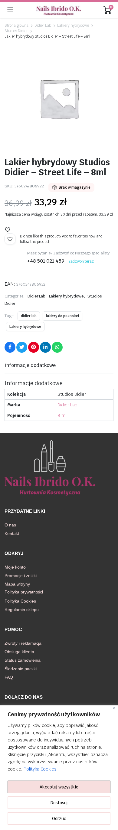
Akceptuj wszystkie (59, 787)
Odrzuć (59, 818)
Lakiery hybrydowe (73, 25)
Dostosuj (59, 802)
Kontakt (12, 533)
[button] (8, 230)
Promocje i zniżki (21, 575)
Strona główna (16, 25)
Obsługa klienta (19, 651)
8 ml (61, 415)
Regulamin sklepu (22, 609)
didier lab (29, 316)
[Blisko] (114, 708)
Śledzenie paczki (21, 668)
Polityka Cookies (40, 769)
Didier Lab (42, 25)
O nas (10, 525)
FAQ (9, 677)
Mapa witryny (17, 584)
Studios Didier (16, 31)
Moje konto (15, 567)
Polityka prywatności (24, 592)
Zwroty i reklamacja (23, 643)
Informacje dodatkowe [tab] (30, 365)
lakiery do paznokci (62, 316)
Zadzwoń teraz (81, 261)
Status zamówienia (23, 660)
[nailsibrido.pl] (58, 10)
